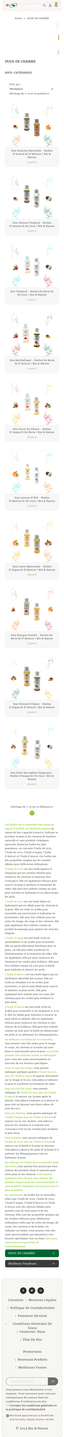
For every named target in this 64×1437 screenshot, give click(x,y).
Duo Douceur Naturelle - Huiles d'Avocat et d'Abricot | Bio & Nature (32, 154)
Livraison (15, 1300)
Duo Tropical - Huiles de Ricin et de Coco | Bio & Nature (32, 293)
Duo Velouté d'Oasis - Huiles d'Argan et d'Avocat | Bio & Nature (32, 705)
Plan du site (32, 1339)
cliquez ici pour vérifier (40, 1419)
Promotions (32, 1351)
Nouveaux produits (32, 1359)
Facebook (23, 1290)
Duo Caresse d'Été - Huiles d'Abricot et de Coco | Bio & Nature (32, 499)
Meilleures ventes (32, 1367)
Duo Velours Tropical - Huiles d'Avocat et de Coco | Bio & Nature (32, 224)
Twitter (32, 1290)
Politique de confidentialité (32, 1308)
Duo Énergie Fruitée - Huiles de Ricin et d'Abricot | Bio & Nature (32, 637)
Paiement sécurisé (32, 1316)
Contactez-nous (32, 1332)
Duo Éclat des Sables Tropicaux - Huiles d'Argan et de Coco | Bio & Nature (32, 776)
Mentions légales (42, 1300)
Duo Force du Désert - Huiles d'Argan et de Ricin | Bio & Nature (32, 431)
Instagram (40, 1290)
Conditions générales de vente (32, 1326)
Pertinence (32, 89)
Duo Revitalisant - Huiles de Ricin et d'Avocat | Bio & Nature (32, 362)
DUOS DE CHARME (21, 1253)
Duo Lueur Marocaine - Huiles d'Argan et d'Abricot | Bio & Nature (32, 568)
